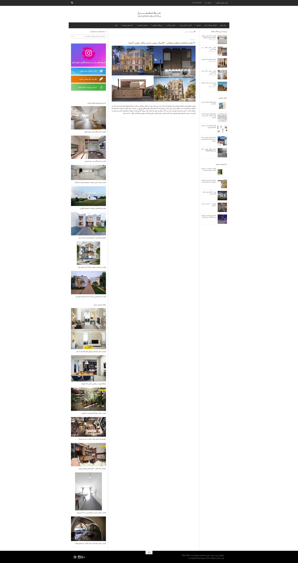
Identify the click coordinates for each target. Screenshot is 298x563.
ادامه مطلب (126, 113)
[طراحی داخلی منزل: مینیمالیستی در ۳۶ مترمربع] (88, 491)
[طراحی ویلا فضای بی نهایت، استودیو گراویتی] (88, 196)
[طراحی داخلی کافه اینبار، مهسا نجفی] (88, 117)
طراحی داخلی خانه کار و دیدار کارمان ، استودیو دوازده (90, 543)
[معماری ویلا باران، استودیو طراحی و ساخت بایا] (88, 223)
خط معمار (223, 25)
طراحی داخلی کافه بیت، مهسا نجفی (95, 161)
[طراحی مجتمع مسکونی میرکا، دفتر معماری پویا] (88, 253)
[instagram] (79, 557)
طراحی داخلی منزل (186, 25)
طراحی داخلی (171, 25)
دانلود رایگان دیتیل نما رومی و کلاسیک (208, 103)
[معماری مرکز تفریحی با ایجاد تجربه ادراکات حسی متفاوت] (222, 219)
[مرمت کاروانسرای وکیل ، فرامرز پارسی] (222, 195)
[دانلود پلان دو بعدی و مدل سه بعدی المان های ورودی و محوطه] (222, 141)
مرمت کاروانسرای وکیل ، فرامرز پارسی (208, 193)
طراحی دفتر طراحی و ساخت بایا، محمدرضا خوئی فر (91, 296)
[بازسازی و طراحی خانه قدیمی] (222, 63)
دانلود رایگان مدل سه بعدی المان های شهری (208, 126)
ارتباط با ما (208, 3)
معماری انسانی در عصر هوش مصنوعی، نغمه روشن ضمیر (208, 181)
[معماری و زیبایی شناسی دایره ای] (222, 207)
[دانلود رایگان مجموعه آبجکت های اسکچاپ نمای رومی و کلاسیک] (222, 117)
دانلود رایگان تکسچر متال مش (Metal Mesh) (208, 150)
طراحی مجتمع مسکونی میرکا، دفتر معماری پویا (92, 267)
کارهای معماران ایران (210, 25)
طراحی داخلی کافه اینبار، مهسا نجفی (95, 132)
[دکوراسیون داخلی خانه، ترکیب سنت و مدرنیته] (88, 427)
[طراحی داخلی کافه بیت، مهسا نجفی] (88, 147)
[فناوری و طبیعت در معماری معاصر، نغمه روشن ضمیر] (222, 172)
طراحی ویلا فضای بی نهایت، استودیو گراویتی (93, 208)
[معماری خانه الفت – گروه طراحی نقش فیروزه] (88, 454)
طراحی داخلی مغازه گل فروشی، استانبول (94, 413)
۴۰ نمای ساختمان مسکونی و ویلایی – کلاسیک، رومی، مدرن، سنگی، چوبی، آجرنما (162, 43)
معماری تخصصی (143, 25)
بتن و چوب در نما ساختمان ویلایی (208, 84)
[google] (83, 557)
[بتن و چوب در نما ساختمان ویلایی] (222, 86)
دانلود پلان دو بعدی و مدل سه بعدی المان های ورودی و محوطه (208, 139)
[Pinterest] (75, 557)
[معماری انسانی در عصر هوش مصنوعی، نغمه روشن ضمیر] (222, 184)
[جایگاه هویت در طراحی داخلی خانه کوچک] (88, 368)
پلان (116, 25)
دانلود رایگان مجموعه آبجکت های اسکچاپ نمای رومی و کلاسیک (208, 116)
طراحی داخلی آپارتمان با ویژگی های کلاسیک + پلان (91, 351)
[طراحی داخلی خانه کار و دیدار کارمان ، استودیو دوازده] (88, 528)
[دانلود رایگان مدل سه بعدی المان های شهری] (222, 129)
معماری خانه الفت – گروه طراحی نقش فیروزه (92, 468)
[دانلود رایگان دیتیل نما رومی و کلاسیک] (222, 105)
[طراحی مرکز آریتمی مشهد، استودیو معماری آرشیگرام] (88, 172)
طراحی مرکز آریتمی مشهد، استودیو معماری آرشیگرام (90, 182)
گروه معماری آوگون (222, 3)
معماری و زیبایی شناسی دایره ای (208, 205)
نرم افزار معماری (157, 25)
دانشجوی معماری (127, 25)
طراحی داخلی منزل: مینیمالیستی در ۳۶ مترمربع (91, 512)
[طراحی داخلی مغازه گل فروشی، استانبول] (88, 399)
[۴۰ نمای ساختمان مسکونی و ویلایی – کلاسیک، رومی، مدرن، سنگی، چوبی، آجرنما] (154, 74)
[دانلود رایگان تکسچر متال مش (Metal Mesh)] (222, 152)
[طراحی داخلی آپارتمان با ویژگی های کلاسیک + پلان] (88, 328)
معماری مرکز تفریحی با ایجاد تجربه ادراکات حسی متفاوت (208, 216)
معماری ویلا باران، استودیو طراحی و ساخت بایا (92, 238)
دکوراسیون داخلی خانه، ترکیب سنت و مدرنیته (92, 439)
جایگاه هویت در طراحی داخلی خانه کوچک (93, 384)
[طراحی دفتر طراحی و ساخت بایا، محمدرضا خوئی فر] (88, 282)
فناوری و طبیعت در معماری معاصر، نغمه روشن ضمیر (208, 169)
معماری (199, 25)
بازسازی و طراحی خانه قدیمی (208, 59)
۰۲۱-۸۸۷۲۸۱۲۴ (197, 3)
